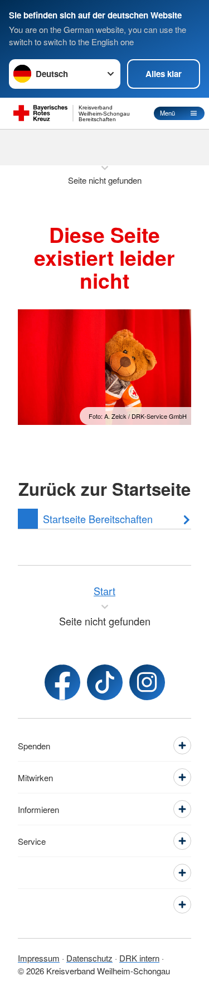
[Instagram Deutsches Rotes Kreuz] (147, 682)
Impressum (39, 958)
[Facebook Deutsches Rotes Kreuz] (62, 682)
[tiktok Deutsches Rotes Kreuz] (105, 682)
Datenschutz (89, 958)
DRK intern (139, 958)
